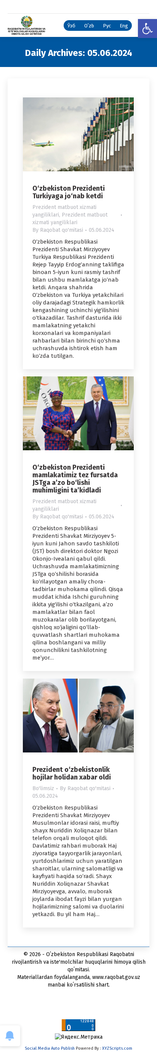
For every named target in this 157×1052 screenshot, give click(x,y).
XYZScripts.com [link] (117, 1048)
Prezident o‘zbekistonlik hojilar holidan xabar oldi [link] (71, 773)
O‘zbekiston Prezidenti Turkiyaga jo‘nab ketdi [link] (68, 192)
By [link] (57, 230)
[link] (147, 28)
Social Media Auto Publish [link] (50, 1048)
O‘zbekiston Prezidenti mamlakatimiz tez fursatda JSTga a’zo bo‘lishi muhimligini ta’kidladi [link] (75, 478)
